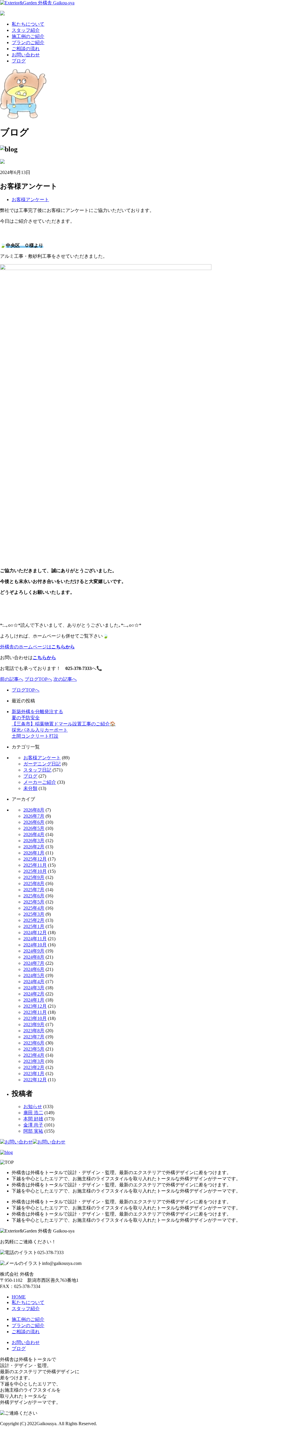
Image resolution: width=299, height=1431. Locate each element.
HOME (19, 1296)
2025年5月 (33, 901)
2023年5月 (33, 1049)
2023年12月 (35, 1006)
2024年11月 (35, 938)
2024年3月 (33, 987)
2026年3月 (33, 840)
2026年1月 (33, 852)
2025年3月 (33, 914)
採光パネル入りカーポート (40, 729)
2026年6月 (33, 822)
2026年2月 (33, 846)
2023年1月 (33, 1073)
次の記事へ (65, 679)
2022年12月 (35, 1079)
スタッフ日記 (37, 769)
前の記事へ (11, 679)
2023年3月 (33, 1061)
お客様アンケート (30, 199)
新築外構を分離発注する (37, 711)
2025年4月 (33, 908)
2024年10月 (35, 944)
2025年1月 (33, 926)
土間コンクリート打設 (35, 736)
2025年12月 (35, 858)
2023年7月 (33, 1036)
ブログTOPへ (38, 679)
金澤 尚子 (33, 1124)
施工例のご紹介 (28, 36)
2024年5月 (33, 975)
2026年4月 (33, 834)
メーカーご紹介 (39, 782)
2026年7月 (33, 816)
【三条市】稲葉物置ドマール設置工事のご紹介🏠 (64, 723)
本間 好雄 (33, 1118)
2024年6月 (33, 969)
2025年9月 (33, 877)
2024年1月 (33, 999)
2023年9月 (33, 1024)
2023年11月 (35, 1012)
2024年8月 (33, 957)
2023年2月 (33, 1067)
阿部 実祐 (33, 1131)
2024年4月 (33, 981)
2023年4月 (33, 1055)
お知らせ (32, 1106)
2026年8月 (33, 809)
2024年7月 (33, 963)
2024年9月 (33, 950)
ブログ (19, 60)
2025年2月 (33, 920)
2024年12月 (35, 932)
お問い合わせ (26, 54)
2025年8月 (33, 883)
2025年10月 (35, 871)
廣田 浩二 (33, 1112)
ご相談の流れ (26, 48)
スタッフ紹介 (26, 30)
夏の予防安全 (26, 717)
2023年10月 (35, 1018)
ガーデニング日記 (42, 763)
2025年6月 (33, 895)
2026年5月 (33, 828)
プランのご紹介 (28, 42)
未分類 (30, 788)
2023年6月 (33, 1042)
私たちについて (28, 24)
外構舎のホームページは (37, 646)
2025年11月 (35, 865)
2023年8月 (33, 1030)
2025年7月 (33, 889)
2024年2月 (33, 993)
